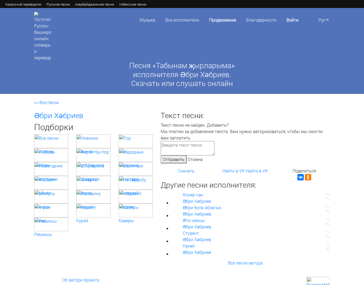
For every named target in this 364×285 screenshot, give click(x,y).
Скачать (186, 171)
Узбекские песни (132, 4)
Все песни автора (245, 263)
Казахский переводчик (23, 4)
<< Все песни (46, 102)
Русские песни (58, 4)
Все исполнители (182, 20)
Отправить (173, 159)
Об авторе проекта (80, 280)
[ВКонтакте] (300, 177)
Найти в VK (234, 171)
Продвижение (222, 20)
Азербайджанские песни (94, 4)
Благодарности (261, 20)
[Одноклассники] (308, 177)
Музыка (147, 20)
